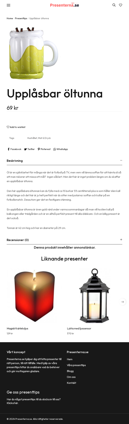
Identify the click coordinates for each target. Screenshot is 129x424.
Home (10, 18)
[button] (122, 301)
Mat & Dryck (44, 138)
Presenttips (21, 18)
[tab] (64, 160)
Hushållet (32, 138)
